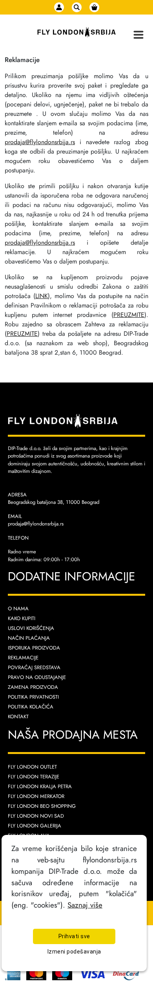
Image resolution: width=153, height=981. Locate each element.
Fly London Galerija (34, 825)
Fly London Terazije (33, 776)
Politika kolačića (30, 706)
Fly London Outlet (32, 767)
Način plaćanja (29, 638)
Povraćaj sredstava (34, 667)
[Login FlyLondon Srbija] (59, 7)
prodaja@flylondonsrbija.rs (40, 141)
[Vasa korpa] (94, 7)
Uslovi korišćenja (31, 628)
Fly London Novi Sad (36, 816)
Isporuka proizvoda (34, 648)
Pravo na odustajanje (37, 677)
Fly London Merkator (36, 796)
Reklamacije (23, 657)
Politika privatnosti (33, 697)
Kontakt (18, 716)
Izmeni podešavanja (74, 951)
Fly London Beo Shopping (42, 806)
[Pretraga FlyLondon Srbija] (77, 7)
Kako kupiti (21, 618)
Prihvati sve (74, 936)
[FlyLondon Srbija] (76, 32)
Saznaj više (84, 904)
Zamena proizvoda (33, 687)
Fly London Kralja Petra (40, 786)
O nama (18, 608)
